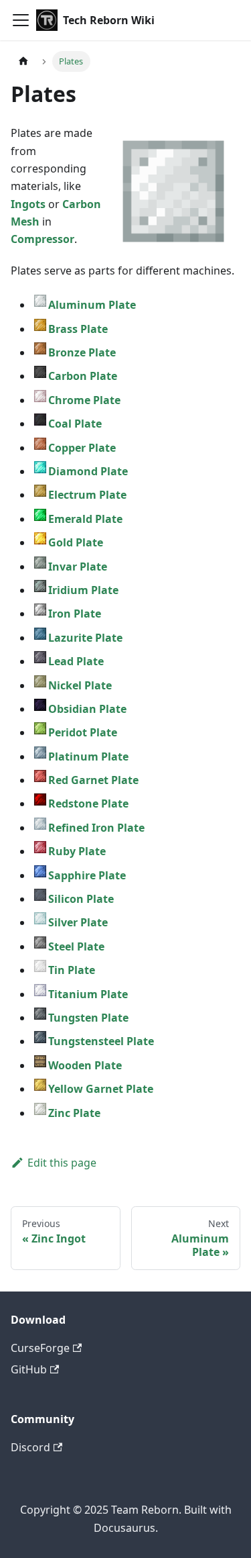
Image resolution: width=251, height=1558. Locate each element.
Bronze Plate (82, 352)
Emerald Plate (85, 519)
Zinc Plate (74, 1113)
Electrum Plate (87, 494)
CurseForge (40, 1348)
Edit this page (61, 1162)
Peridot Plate (82, 732)
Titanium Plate (88, 994)
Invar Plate (77, 566)
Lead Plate (76, 661)
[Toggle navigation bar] (21, 20)
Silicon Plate (81, 898)
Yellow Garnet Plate (100, 1088)
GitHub (29, 1369)
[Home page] (23, 61)
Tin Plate (71, 970)
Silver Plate (78, 922)
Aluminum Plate (92, 304)
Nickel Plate (80, 685)
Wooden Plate (85, 1065)
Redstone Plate (88, 803)
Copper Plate (82, 447)
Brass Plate (78, 329)
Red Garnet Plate (93, 780)
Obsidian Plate (87, 708)
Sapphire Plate (87, 875)
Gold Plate (75, 542)
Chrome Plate (84, 400)
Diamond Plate (88, 471)
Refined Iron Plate (96, 827)
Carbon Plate (82, 376)
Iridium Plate (83, 590)
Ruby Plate (77, 851)
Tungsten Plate (88, 1017)
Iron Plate (74, 613)
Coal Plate (75, 423)
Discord (30, 1447)
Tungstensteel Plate (101, 1041)
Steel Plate (76, 946)
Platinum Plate (88, 756)
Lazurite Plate (85, 637)
